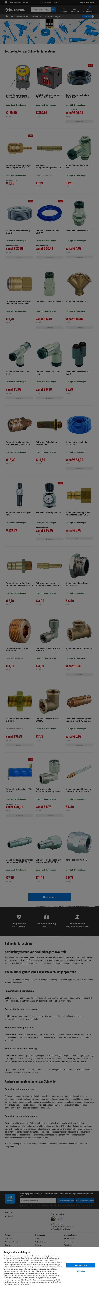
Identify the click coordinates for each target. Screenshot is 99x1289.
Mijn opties (81, 1271)
